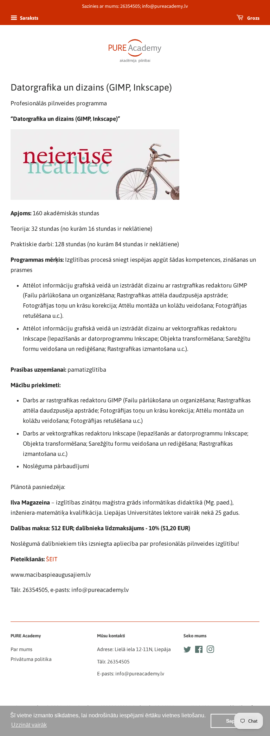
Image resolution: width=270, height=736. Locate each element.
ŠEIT (51, 559)
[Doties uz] (187, 651)
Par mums (21, 649)
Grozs (252, 18)
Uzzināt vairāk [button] (29, 725)
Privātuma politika (31, 659)
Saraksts (28, 18)
